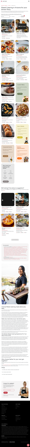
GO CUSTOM (20, 93)
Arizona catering (4, 5)
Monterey (7, 254)
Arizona (13, 246)
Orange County (17, 251)
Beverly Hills (3, 427)
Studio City (6, 250)
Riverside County (11, 252)
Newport (7, 252)
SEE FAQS (19, 158)
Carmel (11, 253)
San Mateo (7, 255)
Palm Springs (16, 252)
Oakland (16, 254)
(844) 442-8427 (18, 419)
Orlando (7, 247)
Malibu (7, 249)
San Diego (19, 252)
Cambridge (22, 250)
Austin (22, 246)
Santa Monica (24, 249)
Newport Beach (21, 251)
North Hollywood (16, 249)
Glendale (20, 248)
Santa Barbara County (12, 255)
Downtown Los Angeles (15, 248)
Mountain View (11, 254)
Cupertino (13, 253)
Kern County (10, 247)
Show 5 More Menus (15, 239)
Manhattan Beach (10, 249)
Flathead (5, 251)
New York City (12, 251)
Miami (5, 247)
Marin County (17, 253)
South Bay (8, 428)
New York (8, 251)
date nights (9, 364)
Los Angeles (18, 247)
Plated (9, 5)
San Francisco (22, 254)
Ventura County (22, 255)
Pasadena (20, 249)
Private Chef (11, 257)
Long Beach (10, 426)
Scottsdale (18, 246)
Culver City (10, 248)
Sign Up (5, 392)
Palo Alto (19, 254)
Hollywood (23, 248)
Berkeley (8, 253)
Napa (14, 254)
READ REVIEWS (6, 181)
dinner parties (5, 364)
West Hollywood (11, 250)
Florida (26, 246)
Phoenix (16, 246)
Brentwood (7, 248)
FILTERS (22, 16)
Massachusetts (16, 250)
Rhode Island (7, 434)
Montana (25, 250)
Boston (19, 250)
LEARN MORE (20, 137)
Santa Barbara (18, 255)
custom (4, 190)
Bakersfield (14, 247)
